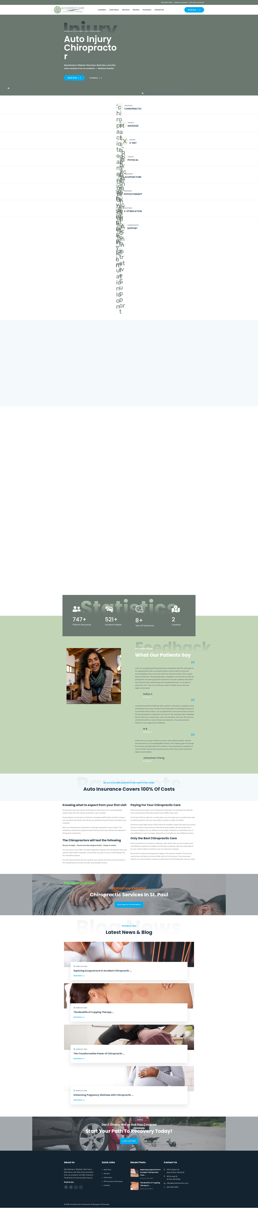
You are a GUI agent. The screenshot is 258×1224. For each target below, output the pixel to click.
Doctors (136, 10)
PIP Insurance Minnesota (113, 1181)
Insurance (147, 10)
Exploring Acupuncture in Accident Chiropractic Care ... (150, 1172)
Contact (107, 1185)
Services (125, 10)
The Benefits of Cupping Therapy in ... (150, 1184)
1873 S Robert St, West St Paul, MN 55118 (175, 1171)
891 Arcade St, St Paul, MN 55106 (173, 1177)
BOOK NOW (72, 78)
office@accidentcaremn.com (177, 1183)
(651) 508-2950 (172, 1187)
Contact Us (159, 10)
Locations (102, 10)
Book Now (192, 10)
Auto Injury (114, 10)
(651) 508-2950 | (167, 2)
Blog (99, 927)
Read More (78, 976)
